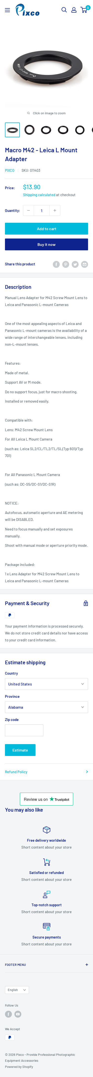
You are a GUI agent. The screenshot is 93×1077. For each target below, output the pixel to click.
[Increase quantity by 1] (55, 210)
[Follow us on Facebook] (8, 1014)
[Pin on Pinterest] (65, 264)
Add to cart (46, 228)
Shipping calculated (39, 194)
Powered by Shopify (19, 1067)
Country (11, 673)
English (13, 990)
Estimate (20, 750)
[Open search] (64, 10)
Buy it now (46, 244)
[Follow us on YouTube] (17, 1014)
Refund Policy (16, 771)
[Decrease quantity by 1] (28, 210)
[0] (84, 10)
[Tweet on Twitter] (75, 264)
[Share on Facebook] (56, 264)
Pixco (9, 170)
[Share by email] (84, 264)
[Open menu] (7, 10)
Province (12, 696)
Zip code (12, 719)
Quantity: (12, 210)
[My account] (73, 10)
